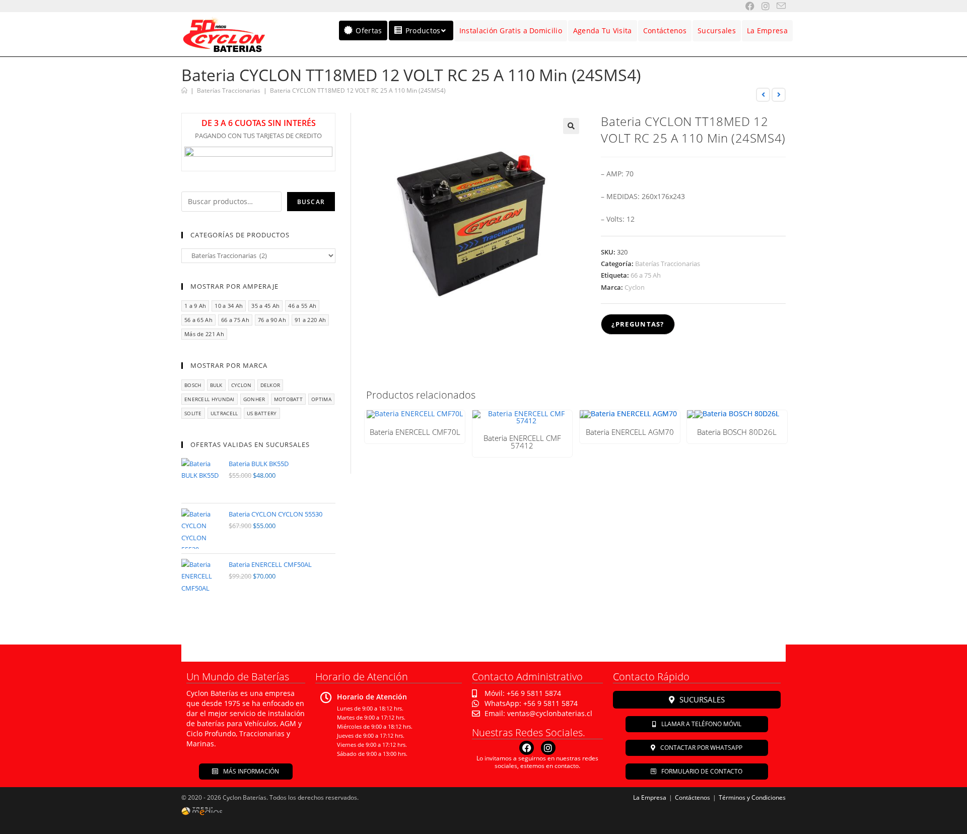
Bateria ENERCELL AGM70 (630, 432)
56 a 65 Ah (198, 320)
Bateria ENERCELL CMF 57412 (522, 442)
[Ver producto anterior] (763, 95)
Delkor (270, 385)
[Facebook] (526, 748)
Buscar (311, 202)
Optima (321, 399)
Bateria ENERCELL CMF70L (415, 432)
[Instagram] (548, 748)
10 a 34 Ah (229, 305)
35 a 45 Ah (265, 305)
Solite (193, 413)
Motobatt (288, 399)
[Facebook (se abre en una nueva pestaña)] (746, 6)
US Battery (262, 413)
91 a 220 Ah (310, 320)
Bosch (192, 385)
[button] (571, 126)
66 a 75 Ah (646, 275)
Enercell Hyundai (209, 399)
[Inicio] (184, 90)
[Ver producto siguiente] (779, 95)
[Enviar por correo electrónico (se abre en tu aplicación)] (778, 6)
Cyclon (635, 287)
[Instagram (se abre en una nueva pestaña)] (762, 6)
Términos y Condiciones (752, 797)
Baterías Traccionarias (667, 263)
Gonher (254, 399)
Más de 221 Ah (204, 334)
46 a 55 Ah (302, 305)
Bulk (216, 385)
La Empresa (649, 797)
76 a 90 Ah (272, 320)
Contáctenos (692, 797)
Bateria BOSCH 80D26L (737, 432)
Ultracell (224, 413)
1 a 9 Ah (195, 305)
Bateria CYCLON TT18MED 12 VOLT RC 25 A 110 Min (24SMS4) (358, 90)
